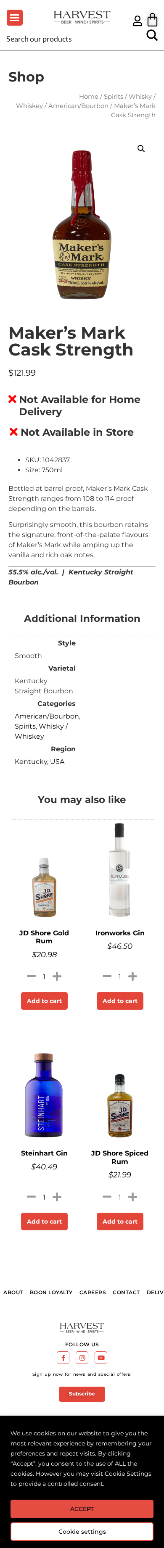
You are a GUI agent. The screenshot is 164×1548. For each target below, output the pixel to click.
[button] (15, 18)
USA (57, 762)
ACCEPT (82, 1509)
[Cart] (152, 19)
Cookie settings (82, 1531)
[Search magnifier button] (152, 38)
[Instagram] (82, 1357)
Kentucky (31, 762)
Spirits (113, 96)
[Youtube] (101, 1357)
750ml (52, 470)
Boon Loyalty (51, 1292)
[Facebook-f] (63, 1357)
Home (88, 96)
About (13, 1292)
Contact (126, 1292)
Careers (92, 1292)
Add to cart (44, 1001)
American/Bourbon (78, 106)
